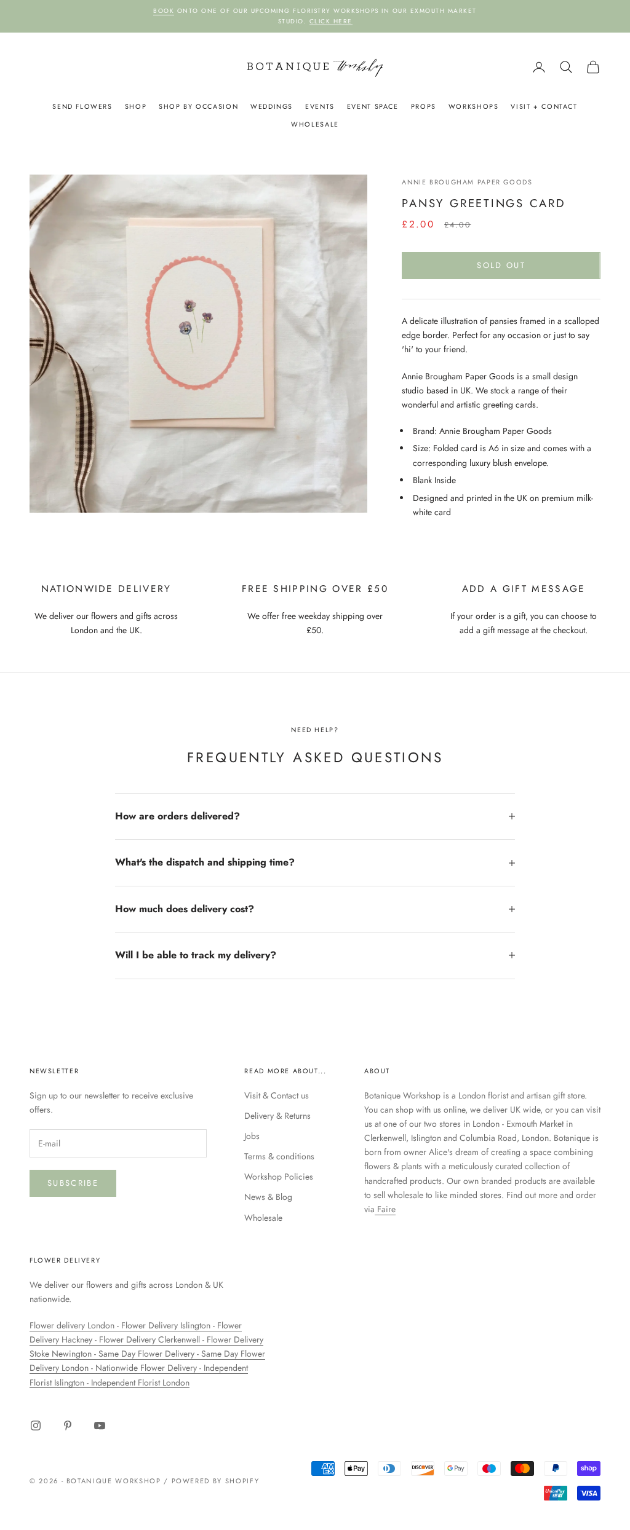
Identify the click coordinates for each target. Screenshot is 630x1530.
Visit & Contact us (276, 1095)
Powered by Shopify (216, 1481)
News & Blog (268, 1197)
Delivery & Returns (277, 1116)
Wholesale (315, 124)
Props (423, 106)
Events (320, 106)
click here (331, 21)
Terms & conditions (279, 1156)
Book (163, 10)
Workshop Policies (278, 1176)
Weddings (271, 106)
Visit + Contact (544, 106)
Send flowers (82, 106)
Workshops (474, 106)
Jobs (252, 1136)
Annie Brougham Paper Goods (467, 182)
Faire (385, 1209)
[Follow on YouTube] (100, 1425)
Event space (373, 106)
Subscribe (72, 1183)
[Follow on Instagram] (36, 1425)
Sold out (501, 265)
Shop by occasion (198, 106)
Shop (135, 106)
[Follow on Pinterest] (68, 1425)
